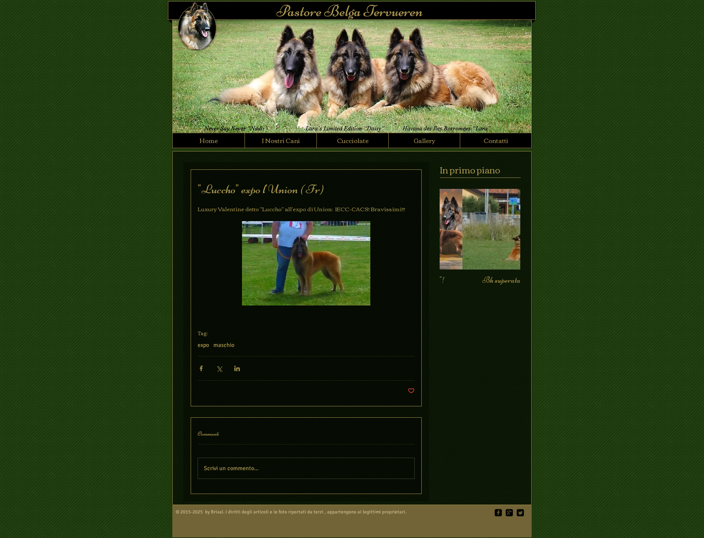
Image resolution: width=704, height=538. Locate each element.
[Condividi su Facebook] (201, 368)
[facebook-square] (498, 512)
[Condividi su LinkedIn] (237, 368)
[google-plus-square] (509, 512)
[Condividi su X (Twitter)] (219, 368)
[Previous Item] (451, 229)
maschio (223, 345)
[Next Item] (508, 229)
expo (203, 345)
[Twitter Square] (520, 512)
